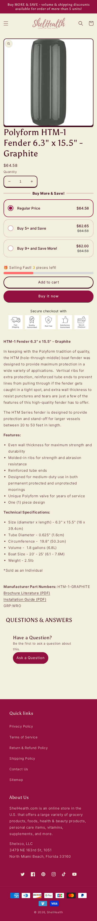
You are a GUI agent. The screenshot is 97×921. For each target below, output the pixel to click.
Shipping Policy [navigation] (22, 758)
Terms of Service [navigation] (23, 737)
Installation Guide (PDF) (25, 599)
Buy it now (48, 296)
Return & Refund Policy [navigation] (28, 748)
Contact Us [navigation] (18, 769)
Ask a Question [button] (30, 657)
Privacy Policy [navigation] (21, 726)
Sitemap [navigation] (16, 780)
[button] (6, 23)
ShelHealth (55, 912)
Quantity (10, 172)
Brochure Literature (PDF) (27, 593)
